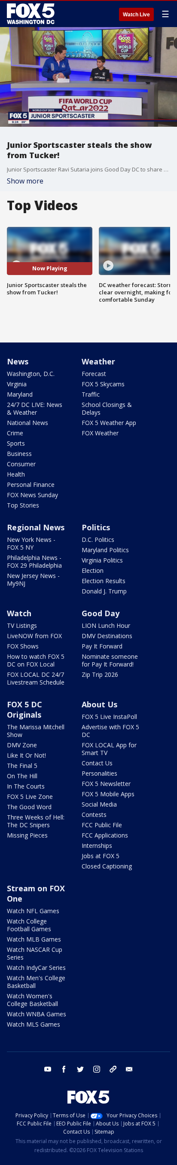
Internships (97, 845)
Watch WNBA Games (36, 1014)
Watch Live (136, 15)
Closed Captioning (107, 866)
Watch (19, 613)
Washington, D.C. (31, 374)
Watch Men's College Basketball (36, 982)
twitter (80, 1069)
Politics (96, 527)
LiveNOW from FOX (34, 636)
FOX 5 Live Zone (30, 796)
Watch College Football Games (29, 925)
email (129, 1069)
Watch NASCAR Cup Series (34, 953)
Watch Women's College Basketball (32, 1000)
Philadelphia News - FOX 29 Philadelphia (34, 561)
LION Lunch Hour (106, 625)
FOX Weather (100, 433)
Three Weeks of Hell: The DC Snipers (35, 821)
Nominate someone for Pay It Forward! (110, 660)
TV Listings (22, 625)
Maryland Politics (105, 550)
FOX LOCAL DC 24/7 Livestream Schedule (35, 678)
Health (16, 474)
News (17, 361)
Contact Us (97, 763)
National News (27, 423)
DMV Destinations (107, 636)
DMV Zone (22, 745)
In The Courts (26, 786)
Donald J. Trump (104, 591)
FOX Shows (23, 646)
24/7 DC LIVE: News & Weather (34, 408)
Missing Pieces (27, 835)
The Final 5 (22, 765)
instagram (97, 1069)
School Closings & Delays (107, 408)
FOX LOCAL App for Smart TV (109, 749)
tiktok (113, 1069)
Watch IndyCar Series (36, 967)
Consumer (21, 464)
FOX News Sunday (32, 495)
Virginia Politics (102, 560)
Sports (16, 443)
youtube (48, 1069)
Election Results (103, 581)
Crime (15, 433)
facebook (64, 1069)
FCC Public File (102, 825)
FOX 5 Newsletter (106, 784)
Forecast (94, 374)
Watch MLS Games (33, 1024)
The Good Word (29, 807)
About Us (99, 704)
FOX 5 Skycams (103, 384)
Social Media (99, 804)
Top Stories (23, 505)
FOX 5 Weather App (109, 423)
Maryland (20, 394)
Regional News (35, 527)
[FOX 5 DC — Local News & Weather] (32, 13)
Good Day (100, 613)
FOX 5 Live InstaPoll (109, 716)
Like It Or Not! (26, 755)
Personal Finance (31, 484)
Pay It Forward (102, 646)
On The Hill (22, 776)
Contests (94, 814)
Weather (98, 361)
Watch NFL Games (33, 911)
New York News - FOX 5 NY (31, 543)
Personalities (99, 773)
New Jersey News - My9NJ (33, 579)
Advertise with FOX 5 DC (110, 731)
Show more (25, 181)
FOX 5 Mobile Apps (108, 794)
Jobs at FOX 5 (100, 856)
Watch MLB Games (34, 939)
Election (93, 570)
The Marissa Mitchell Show (35, 731)
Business (19, 453)
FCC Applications (105, 835)
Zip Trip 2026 (100, 674)
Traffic (91, 394)
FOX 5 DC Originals (24, 709)
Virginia (17, 384)
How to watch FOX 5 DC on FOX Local (35, 660)
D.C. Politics (98, 539)
